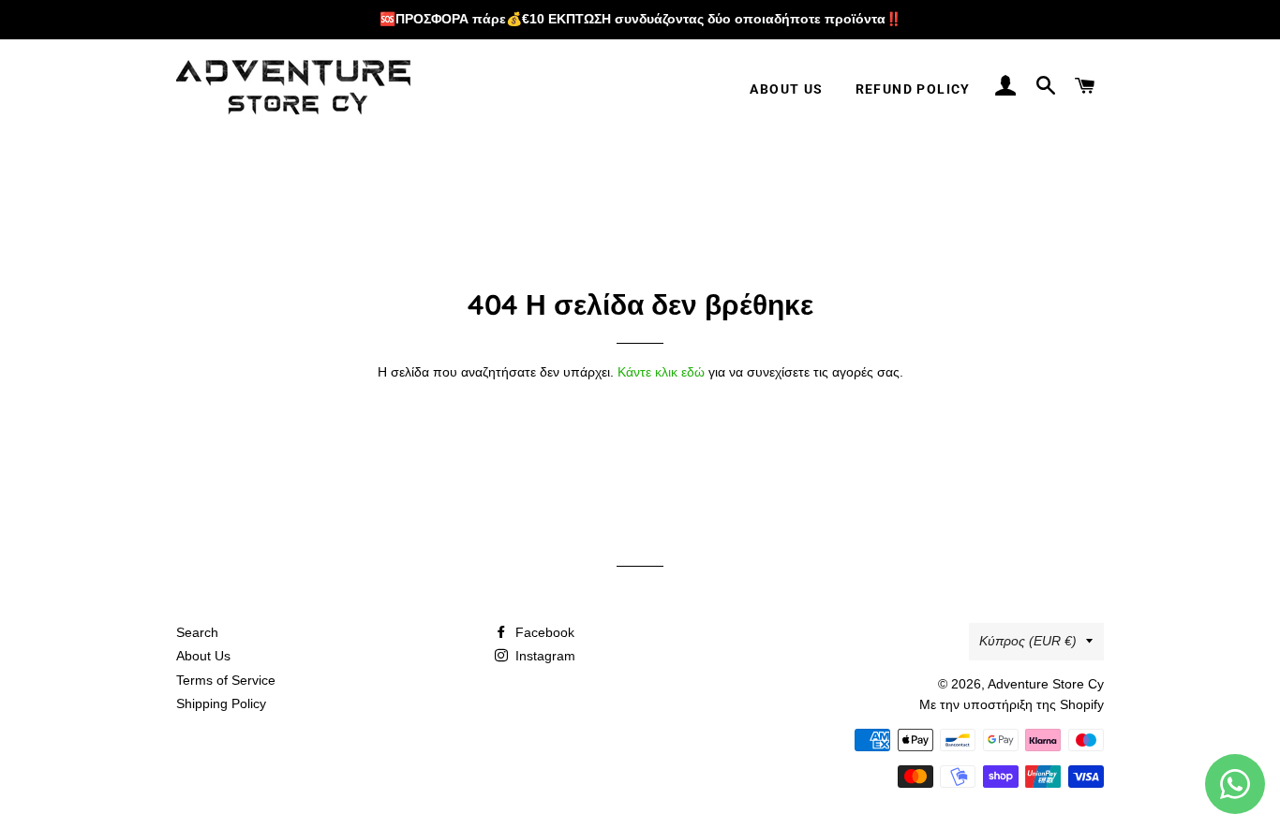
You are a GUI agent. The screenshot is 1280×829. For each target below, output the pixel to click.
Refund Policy (913, 88)
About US (786, 88)
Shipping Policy (221, 703)
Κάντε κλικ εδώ (661, 371)
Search (197, 632)
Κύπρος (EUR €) (1028, 640)
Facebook (543, 632)
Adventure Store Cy (1046, 683)
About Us (203, 655)
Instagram (543, 655)
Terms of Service (225, 680)
